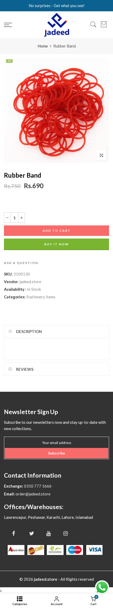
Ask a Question (21, 263)
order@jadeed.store (32, 493)
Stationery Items (40, 296)
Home (43, 46)
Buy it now (56, 244)
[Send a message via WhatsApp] (102, 587)
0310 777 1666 (37, 486)
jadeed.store (30, 281)
